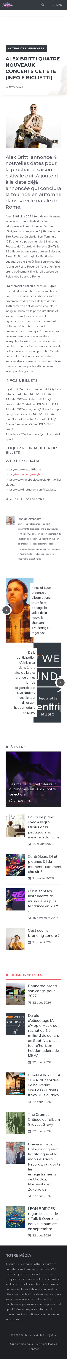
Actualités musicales (26, 48)
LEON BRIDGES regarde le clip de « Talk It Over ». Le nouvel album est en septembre (43, 1218)
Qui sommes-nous (21, 1344)
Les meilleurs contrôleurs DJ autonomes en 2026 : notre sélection (33, 789)
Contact (34, 1349)
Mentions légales (46, 1344)
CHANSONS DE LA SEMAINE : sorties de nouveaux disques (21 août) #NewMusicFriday (44, 1085)
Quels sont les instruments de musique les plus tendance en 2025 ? (43, 901)
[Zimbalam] (8, 5)
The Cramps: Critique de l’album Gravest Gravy (44, 1119)
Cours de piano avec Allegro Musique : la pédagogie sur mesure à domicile (43, 827)
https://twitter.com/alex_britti (25, 474)
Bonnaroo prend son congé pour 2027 (42, 990)
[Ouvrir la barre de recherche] (43, 5)
